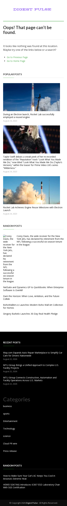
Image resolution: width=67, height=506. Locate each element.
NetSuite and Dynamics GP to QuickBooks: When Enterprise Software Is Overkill (33, 289)
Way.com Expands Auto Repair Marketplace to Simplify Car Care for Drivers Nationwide (32, 354)
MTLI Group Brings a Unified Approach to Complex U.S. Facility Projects (31, 366)
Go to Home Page (16, 60)
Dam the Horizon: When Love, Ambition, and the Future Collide (31, 297)
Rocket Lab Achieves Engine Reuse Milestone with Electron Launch (32, 209)
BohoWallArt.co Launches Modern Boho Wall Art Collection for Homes (33, 306)
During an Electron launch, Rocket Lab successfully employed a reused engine (28, 116)
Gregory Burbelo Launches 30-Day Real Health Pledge (30, 313)
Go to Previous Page (17, 57)
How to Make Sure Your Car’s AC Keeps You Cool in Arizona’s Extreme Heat (29, 477)
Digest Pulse (32, 502)
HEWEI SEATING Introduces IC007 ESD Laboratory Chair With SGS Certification (31, 486)
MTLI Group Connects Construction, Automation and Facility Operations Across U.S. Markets (30, 379)
